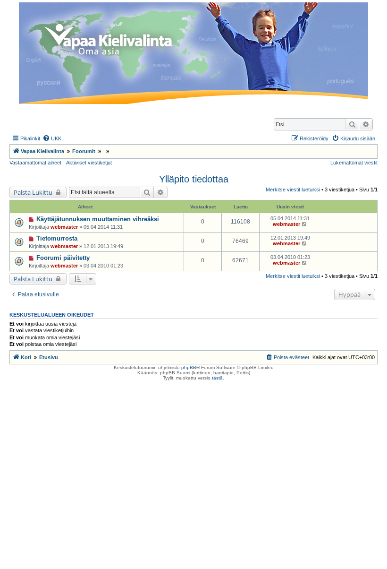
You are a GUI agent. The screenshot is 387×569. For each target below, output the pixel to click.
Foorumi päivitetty (63, 257)
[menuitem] (51, 138)
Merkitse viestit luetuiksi (293, 189)
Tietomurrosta (56, 238)
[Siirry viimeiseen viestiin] (305, 224)
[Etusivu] (193, 53)
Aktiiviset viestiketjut (89, 162)
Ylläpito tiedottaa (193, 179)
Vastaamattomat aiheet (35, 162)
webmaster (64, 227)
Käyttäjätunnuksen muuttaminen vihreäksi (97, 219)
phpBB (188, 367)
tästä (217, 377)
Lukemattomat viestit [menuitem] (354, 162)
